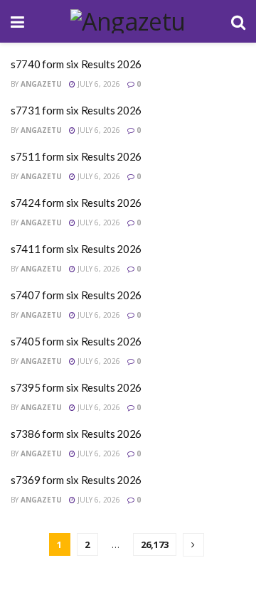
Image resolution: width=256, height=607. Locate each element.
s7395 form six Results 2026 (76, 387)
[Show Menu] (17, 21)
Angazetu (41, 84)
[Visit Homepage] (128, 21)
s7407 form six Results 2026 (76, 295)
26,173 (155, 544)
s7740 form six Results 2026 (76, 64)
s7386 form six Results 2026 (76, 433)
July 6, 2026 (97, 84)
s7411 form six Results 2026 (76, 248)
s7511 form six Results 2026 (76, 156)
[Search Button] (238, 21)
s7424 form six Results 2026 (76, 202)
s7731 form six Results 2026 (76, 110)
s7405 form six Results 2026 (76, 341)
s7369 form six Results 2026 (76, 479)
